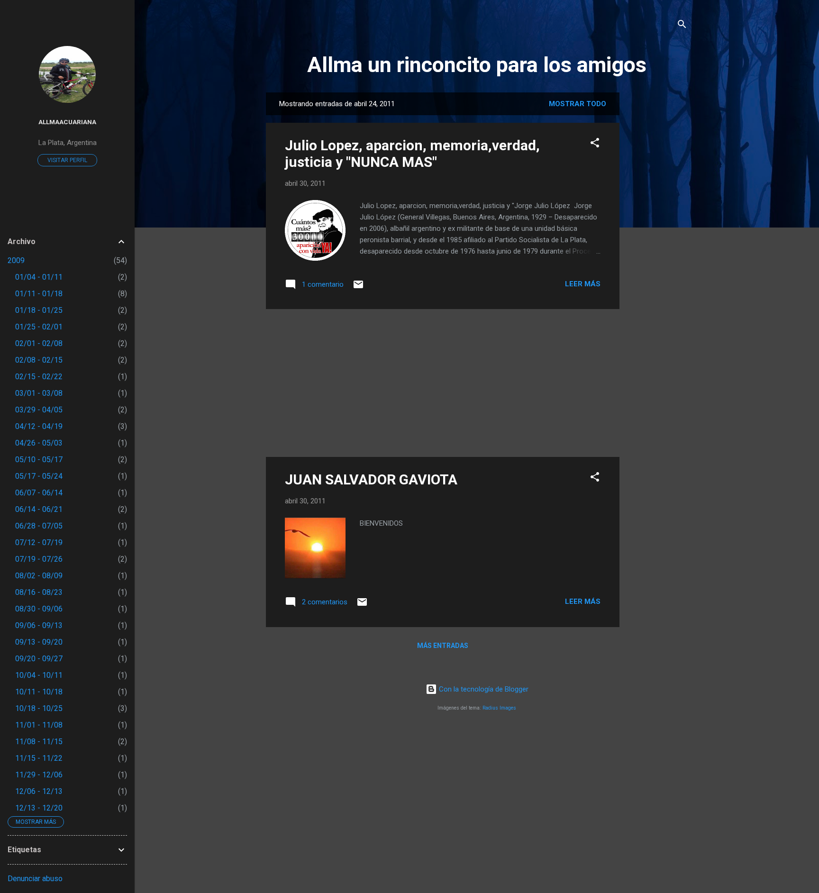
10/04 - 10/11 (39, 675)
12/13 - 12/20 (39, 807)
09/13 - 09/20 (39, 642)
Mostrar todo (577, 104)
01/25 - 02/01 (39, 326)
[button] (595, 144)
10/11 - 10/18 (39, 691)
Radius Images (499, 708)
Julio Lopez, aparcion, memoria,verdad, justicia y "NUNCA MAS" (412, 153)
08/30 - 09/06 (39, 608)
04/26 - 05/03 (39, 442)
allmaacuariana (67, 122)
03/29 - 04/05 (39, 409)
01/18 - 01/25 (39, 310)
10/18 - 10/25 (39, 708)
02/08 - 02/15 (39, 359)
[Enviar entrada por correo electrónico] (358, 287)
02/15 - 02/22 (39, 376)
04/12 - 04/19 (39, 426)
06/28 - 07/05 (39, 525)
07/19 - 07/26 (39, 559)
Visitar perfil (67, 160)
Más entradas (442, 645)
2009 (16, 260)
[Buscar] (682, 25)
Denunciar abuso (35, 878)
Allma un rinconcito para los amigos (476, 64)
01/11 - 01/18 (39, 293)
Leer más (583, 284)
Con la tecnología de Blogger (482, 689)
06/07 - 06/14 (39, 492)
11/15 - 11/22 (39, 758)
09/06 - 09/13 (39, 625)
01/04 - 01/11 (39, 277)
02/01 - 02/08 (39, 343)
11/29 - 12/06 (39, 774)
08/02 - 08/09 (39, 575)
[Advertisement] (657, 234)
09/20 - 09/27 (39, 658)
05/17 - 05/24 (39, 476)
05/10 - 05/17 (39, 459)
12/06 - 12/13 (39, 791)
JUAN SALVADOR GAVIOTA (371, 479)
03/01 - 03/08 (39, 393)
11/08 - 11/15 (39, 741)
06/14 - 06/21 (39, 509)
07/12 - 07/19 (39, 542)
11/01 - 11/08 (39, 724)
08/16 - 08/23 (39, 592)
